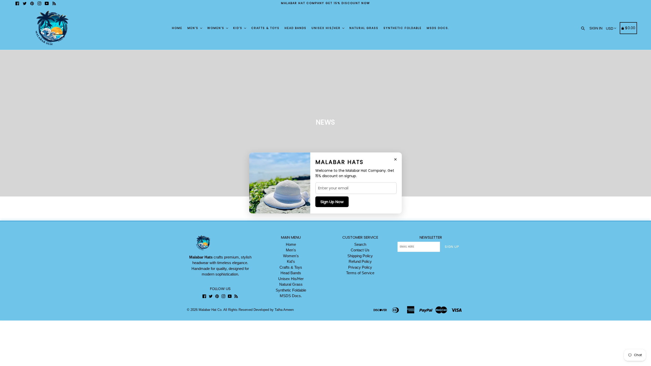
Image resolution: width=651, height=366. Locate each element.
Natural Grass (363, 28)
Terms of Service (360, 273)
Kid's (238, 28)
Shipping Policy (360, 256)
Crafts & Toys (265, 28)
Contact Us (360, 250)
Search (360, 244)
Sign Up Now (332, 201)
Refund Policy (360, 261)
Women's (216, 28)
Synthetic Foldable (402, 28)
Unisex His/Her (327, 28)
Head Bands (295, 28)
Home (177, 28)
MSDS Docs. (438, 28)
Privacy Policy (360, 267)
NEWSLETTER (431, 237)
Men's (193, 28)
